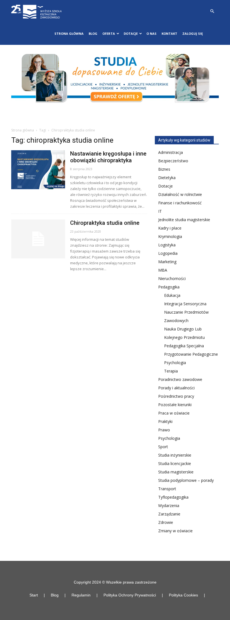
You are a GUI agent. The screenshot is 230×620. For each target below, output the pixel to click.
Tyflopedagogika (173, 497)
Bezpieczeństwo (173, 160)
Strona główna (69, 33)
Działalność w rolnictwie (180, 194)
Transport (167, 488)
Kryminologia (170, 236)
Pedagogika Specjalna (184, 345)
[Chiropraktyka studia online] (38, 238)
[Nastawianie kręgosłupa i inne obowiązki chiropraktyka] (38, 169)
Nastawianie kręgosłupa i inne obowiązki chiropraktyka (108, 157)
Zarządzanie (169, 514)
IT (160, 211)
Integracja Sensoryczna (185, 303)
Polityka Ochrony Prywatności (130, 595)
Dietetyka (167, 177)
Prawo (164, 429)
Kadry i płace (169, 228)
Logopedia (168, 253)
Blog (93, 33)
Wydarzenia (168, 505)
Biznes (164, 169)
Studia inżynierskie (174, 455)
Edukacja (172, 295)
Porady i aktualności (176, 387)
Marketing (167, 261)
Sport (163, 446)
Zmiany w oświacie (175, 530)
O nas (151, 33)
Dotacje (165, 186)
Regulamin (81, 595)
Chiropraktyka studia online (104, 222)
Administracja (170, 152)
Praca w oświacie (174, 413)
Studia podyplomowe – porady (186, 480)
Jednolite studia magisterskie (184, 219)
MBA (162, 270)
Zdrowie (165, 522)
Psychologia (175, 362)
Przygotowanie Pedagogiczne (191, 354)
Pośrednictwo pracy (176, 396)
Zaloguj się (192, 33)
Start (33, 595)
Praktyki (165, 421)
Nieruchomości (172, 278)
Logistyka (167, 244)
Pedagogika (169, 287)
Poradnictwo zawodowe (180, 379)
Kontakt (169, 33)
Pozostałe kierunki (175, 404)
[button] (212, 11)
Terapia (171, 371)
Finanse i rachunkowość (180, 202)
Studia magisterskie (176, 472)
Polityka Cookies (183, 595)
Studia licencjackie (174, 463)
